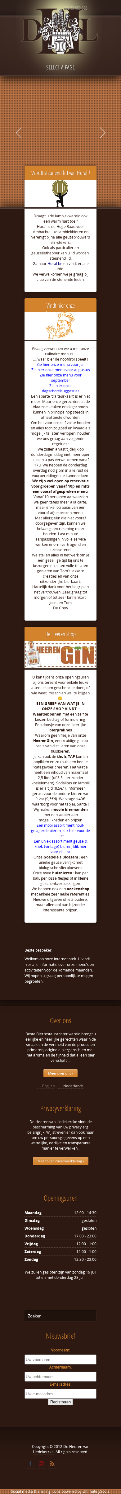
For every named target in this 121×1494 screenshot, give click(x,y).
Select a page (60, 67)
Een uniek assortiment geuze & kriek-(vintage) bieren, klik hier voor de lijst (60, 846)
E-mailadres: (60, 1384)
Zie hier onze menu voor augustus (60, 369)
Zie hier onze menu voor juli (60, 364)
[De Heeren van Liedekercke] (60, 45)
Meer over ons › (60, 1073)
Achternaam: (60, 1367)
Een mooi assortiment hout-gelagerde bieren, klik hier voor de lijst (60, 831)
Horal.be (54, 263)
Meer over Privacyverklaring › (61, 1161)
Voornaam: (60, 1350)
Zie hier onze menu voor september (61, 377)
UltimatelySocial (96, 1491)
